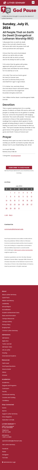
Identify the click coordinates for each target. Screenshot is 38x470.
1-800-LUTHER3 (6, 437)
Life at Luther (6, 350)
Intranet (4, 375)
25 (23, 204)
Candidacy (5, 400)
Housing (4, 353)
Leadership (5, 303)
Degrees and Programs (9, 385)
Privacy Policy (6, 324)
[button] (33, 2)
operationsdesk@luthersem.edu (12, 441)
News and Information (9, 315)
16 (14, 200)
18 (23, 200)
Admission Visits (7, 347)
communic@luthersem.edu (13, 229)
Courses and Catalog (8, 397)
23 (14, 204)
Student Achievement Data (10, 312)
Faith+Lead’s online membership (23, 250)
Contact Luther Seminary (10, 330)
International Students (9, 356)
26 (27, 204)
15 (10, 200)
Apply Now (5, 341)
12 (27, 196)
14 (6, 200)
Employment (6, 327)
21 (6, 204)
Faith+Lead (5, 363)
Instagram (5, 455)
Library (4, 372)
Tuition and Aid (6, 344)
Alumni (4, 411)
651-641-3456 (6, 432)
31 (19, 208)
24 (19, 204)
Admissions (5, 338)
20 (31, 200)
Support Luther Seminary (9, 414)
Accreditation (6, 309)
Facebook (5, 449)
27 (31, 204)
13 (31, 196)
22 (10, 204)
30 (15, 208)
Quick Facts (5, 297)
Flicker (4, 452)
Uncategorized (16, 156)
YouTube (5, 458)
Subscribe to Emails (8, 420)
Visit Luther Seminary (8, 444)
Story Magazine (7, 417)
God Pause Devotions (8, 366)
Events (4, 408)
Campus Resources (8, 318)
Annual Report (6, 306)
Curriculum (5, 388)
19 (27, 200)
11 (23, 196)
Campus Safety (7, 321)
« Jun (6, 215)
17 (19, 200)
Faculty (4, 391)
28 (6, 208)
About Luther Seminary (9, 294)
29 (10, 208)
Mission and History (8, 300)
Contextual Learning (8, 394)
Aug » (11, 215)
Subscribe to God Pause (19, 167)
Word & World (6, 369)
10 (19, 196)
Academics (5, 382)
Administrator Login (10, 462)
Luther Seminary (16, 3)
